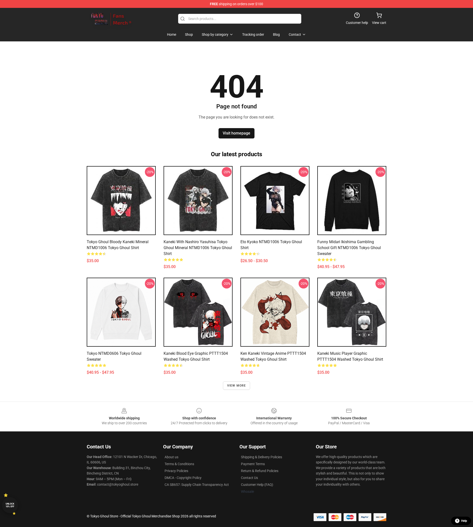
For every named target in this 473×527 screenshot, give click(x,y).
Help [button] (464, 521)
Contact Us (249, 478)
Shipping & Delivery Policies (261, 457)
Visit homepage (236, 133)
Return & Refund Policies (259, 471)
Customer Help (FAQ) (257, 485)
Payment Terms (253, 464)
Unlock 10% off (10, 505)
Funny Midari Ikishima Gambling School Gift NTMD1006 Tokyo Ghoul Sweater (349, 247)
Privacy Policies (176, 471)
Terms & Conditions (179, 464)
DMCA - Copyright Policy (183, 478)
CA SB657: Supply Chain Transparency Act (197, 485)
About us (171, 457)
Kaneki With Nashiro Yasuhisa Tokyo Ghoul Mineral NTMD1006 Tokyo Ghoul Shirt (198, 247)
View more (236, 385)
